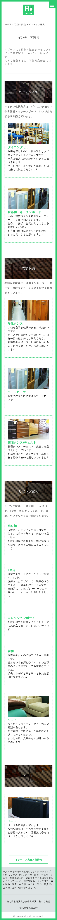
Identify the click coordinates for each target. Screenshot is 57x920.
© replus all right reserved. (28, 916)
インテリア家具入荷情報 (28, 859)
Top (51, 914)
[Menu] (52, 5)
